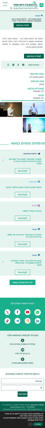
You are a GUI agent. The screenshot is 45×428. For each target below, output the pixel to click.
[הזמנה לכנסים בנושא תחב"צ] (22, 359)
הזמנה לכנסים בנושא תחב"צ (22, 363)
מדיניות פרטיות (7, 409)
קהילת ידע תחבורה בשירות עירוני (22, 344)
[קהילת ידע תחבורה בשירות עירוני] (22, 340)
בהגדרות (31, 420)
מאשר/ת (37, 424)
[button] (41, 5)
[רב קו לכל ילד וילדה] (22, 350)
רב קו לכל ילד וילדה (22, 353)
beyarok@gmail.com (17, 407)
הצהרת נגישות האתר (20, 409)
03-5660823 (31, 407)
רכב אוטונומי (38, 91)
